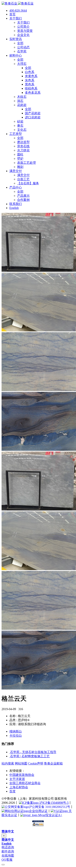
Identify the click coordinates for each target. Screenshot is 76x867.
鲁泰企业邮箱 (53, 763)
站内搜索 (8, 763)
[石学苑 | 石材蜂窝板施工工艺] (9, 756)
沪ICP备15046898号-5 (54, 802)
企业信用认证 (38, 811)
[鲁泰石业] (18, 3)
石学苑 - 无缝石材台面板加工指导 (33, 752)
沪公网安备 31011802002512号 (49, 806)
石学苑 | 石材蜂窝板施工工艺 (30, 756)
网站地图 (21, 763)
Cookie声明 (35, 763)
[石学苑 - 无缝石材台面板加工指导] (9, 752)
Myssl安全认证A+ (49, 815)
